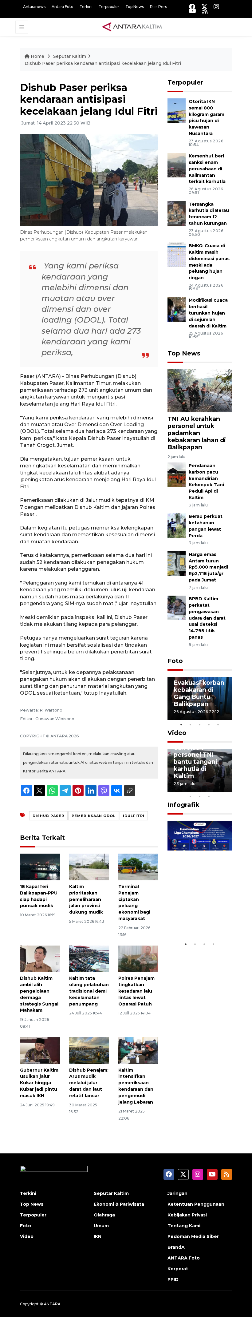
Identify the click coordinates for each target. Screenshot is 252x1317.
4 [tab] (209, 724)
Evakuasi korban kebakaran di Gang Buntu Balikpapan (199, 693)
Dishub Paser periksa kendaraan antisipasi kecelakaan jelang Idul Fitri (103, 63)
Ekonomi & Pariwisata (119, 1204)
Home (37, 56)
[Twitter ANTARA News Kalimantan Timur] (204, 7)
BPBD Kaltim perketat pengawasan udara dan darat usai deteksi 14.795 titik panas (207, 618)
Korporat (177, 1268)
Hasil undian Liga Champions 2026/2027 (199, 916)
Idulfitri (133, 816)
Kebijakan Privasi (187, 1215)
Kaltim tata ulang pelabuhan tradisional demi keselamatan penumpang (89, 990)
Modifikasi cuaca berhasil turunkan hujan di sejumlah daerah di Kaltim (208, 312)
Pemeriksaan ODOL (94, 816)
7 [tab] (227, 788)
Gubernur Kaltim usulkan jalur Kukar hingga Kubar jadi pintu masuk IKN (39, 1082)
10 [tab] (209, 796)
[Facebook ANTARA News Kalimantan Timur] (192, 7)
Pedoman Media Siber (193, 1236)
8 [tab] (190, 796)
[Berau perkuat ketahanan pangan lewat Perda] (176, 525)
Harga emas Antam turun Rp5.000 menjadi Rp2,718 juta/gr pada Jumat (208, 567)
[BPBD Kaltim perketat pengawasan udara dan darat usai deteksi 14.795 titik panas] (176, 607)
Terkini (86, 6)
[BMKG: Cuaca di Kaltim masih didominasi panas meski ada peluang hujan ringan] (176, 254)
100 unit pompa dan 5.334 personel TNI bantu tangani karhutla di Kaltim (197, 758)
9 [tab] (200, 796)
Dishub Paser (48, 816)
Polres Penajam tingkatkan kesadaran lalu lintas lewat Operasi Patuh (136, 990)
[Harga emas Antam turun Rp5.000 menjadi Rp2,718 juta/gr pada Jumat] (176, 563)
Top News (134, 6)
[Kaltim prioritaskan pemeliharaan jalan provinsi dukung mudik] (89, 867)
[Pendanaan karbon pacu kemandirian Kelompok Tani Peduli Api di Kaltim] (176, 474)
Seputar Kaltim (69, 56)
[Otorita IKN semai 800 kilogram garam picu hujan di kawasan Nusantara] (176, 110)
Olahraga (104, 1215)
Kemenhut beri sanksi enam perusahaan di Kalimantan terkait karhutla (207, 168)
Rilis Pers (158, 6)
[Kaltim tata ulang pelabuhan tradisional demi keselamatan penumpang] (89, 958)
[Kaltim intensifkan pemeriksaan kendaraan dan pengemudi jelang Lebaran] (138, 1050)
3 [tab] (200, 724)
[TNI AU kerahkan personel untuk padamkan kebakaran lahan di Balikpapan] (199, 390)
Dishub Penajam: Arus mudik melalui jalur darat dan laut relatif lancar (88, 1082)
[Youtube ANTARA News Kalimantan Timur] (192, 11)
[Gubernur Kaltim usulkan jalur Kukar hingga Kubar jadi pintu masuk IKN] (40, 1050)
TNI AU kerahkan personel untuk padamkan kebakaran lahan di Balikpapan (196, 433)
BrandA (176, 1247)
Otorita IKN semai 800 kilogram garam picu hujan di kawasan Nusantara (206, 117)
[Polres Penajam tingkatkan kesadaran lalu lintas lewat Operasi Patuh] (138, 958)
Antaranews (34, 6)
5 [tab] (218, 724)
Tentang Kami (183, 1225)
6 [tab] (218, 788)
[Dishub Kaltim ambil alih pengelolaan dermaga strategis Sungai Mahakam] (40, 958)
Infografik (183, 804)
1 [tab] (181, 724)
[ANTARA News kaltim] (132, 26)
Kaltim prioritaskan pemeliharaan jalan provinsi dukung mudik (86, 899)
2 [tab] (190, 724)
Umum (101, 1225)
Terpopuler (109, 6)
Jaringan (177, 1193)
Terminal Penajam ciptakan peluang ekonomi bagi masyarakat (134, 902)
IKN (97, 1236)
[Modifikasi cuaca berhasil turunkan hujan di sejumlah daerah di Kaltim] (176, 309)
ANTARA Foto (183, 1258)
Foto (175, 660)
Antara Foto (62, 6)
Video (177, 732)
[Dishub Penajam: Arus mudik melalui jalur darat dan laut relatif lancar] (89, 1050)
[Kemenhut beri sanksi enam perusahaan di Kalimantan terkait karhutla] (176, 165)
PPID (173, 1279)
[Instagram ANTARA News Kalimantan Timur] (216, 7)
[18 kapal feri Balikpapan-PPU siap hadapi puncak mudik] (40, 867)
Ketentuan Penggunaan (195, 1204)
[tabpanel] (199, 698)
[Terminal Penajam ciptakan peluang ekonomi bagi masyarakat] (138, 867)
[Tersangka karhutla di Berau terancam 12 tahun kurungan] (176, 213)
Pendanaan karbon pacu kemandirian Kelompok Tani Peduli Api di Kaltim (206, 481)
